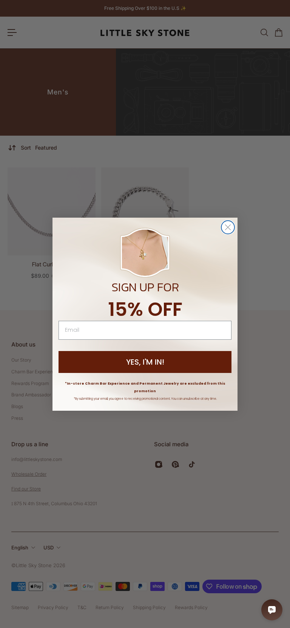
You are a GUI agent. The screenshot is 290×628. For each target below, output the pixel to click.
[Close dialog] (227, 227)
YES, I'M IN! (145, 362)
